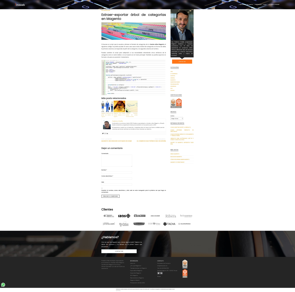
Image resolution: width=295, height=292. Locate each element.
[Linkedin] (107, 133)
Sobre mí (132, 263)
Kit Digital (250, 4)
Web (102, 182)
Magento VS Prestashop (177, 162)
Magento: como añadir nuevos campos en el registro (119, 115)
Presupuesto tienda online (137, 283)
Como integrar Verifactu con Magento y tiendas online (182, 134)
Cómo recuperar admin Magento (180, 159)
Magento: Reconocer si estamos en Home (116, 140)
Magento (173, 80)
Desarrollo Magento (135, 273)
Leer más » (118, 290)
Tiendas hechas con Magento (138, 268)
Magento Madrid (134, 280)
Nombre (104, 170)
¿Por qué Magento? (135, 266)
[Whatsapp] (105, 133)
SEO (172, 88)
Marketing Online (175, 82)
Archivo (172, 116)
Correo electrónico (107, 176)
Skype (159, 276)
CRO (172, 71)
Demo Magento (175, 154)
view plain (107, 60)
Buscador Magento (176, 156)
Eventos (173, 75)
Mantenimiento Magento (137, 278)
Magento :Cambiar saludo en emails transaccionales (132, 115)
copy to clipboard (112, 60)
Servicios (242, 4)
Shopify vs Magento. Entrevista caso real (182, 143)
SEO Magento (134, 275)
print (116, 60)
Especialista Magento (136, 270)
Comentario (104, 153)
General (173, 78)
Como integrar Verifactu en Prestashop (182, 130)
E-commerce (174, 73)
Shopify (173, 90)
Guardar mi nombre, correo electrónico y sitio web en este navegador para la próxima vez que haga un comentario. (133, 191)
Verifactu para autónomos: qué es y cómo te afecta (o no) (182, 139)
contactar (182, 61)
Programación (105, 10)
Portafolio (258, 4)
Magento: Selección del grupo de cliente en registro (107, 115)
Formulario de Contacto (163, 263)
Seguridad (173, 86)
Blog (265, 4)
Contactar (119, 251)
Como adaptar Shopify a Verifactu (181, 127)
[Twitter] (103, 133)
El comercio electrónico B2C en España (151, 140)
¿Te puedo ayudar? (274, 4)
